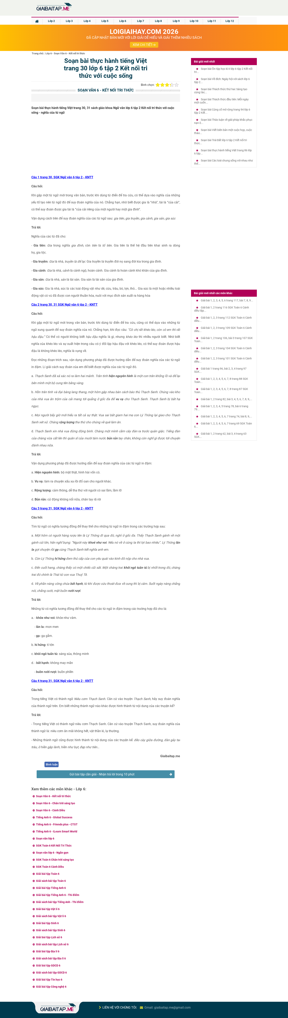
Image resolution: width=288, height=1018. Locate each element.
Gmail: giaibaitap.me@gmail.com (167, 1007)
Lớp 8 (158, 21)
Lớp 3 (69, 21)
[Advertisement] (105, 146)
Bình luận (52, 764)
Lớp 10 (194, 21)
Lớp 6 (122, 21)
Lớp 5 (104, 21)
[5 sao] (176, 84)
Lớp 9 (176, 21)
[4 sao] (171, 84)
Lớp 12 (230, 21)
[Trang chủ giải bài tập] (54, 11)
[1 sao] (157, 84)
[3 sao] (167, 84)
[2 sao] (162, 84)
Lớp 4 (87, 21)
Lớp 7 (140, 21)
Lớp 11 (212, 21)
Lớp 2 (51, 21)
